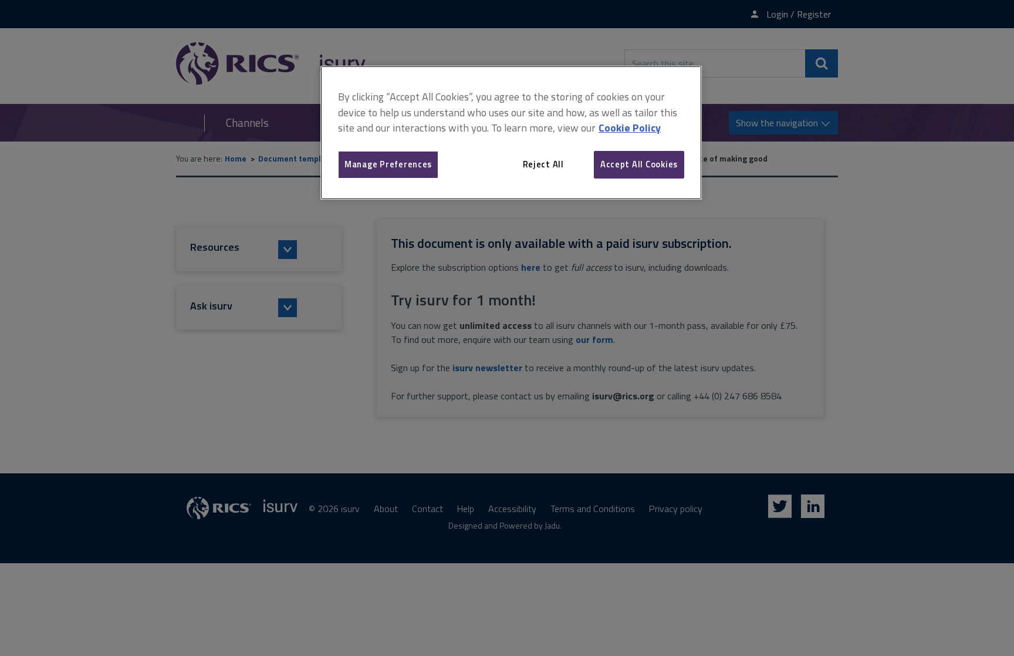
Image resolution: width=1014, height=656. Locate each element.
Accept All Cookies (639, 164)
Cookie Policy (630, 128)
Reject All (543, 164)
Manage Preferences (388, 164)
